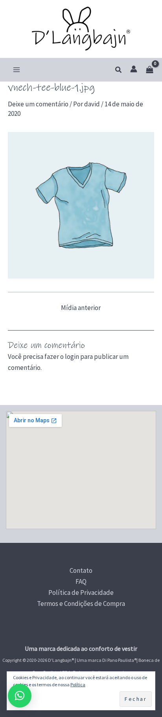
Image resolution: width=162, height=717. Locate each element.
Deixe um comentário (38, 104)
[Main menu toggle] (16, 69)
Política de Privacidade (81, 592)
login (72, 356)
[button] (118, 70)
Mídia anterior (81, 308)
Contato (81, 570)
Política (77, 684)
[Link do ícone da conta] (133, 68)
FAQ (81, 581)
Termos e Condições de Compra (81, 603)
